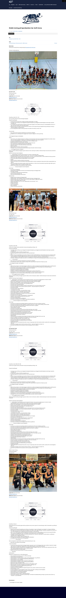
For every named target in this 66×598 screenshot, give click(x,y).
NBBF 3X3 (27, 4)
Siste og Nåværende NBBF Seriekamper (50, 4)
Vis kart (55, 43)
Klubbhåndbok (41, 4)
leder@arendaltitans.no (13, 97)
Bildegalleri (13, 4)
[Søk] (63, 1)
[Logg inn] (65, 1)
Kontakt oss (32, 4)
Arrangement (11, 33)
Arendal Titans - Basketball (17, 31)
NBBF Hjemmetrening (22, 4)
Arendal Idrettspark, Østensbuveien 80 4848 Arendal (18, 43)
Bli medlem (10, 7)
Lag (9, 4)
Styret (17, 4)
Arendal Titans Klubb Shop (18, 7)
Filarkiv (36, 4)
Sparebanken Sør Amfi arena (30, 47)
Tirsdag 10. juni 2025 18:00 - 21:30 (14, 38)
